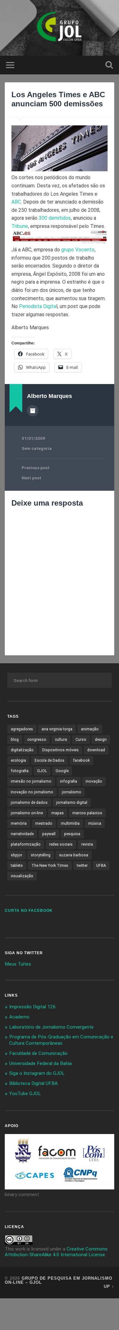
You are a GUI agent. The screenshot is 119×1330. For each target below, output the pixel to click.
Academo (19, 1017)
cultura (61, 739)
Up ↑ (109, 1286)
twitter (82, 865)
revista (87, 844)
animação (90, 729)
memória (19, 823)
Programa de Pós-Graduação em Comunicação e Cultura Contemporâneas (61, 1040)
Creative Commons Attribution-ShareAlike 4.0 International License (56, 1252)
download (96, 750)
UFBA (101, 865)
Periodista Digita (37, 306)
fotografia (20, 771)
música (94, 823)
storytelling (40, 855)
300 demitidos (55, 218)
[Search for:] (59, 680)
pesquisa (72, 834)
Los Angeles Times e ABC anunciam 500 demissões (58, 99)
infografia (68, 781)
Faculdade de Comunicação (38, 1053)
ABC (16, 202)
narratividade (22, 834)
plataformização (26, 844)
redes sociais (61, 844)
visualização (22, 876)
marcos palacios (87, 813)
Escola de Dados (49, 760)
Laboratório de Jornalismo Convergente (51, 1027)
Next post (31, 477)
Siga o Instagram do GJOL (37, 1073)
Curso (81, 739)
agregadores (22, 729)
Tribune (19, 226)
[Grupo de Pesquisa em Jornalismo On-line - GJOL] (59, 28)
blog (15, 739)
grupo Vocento (78, 250)
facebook (81, 760)
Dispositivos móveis (60, 750)
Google (62, 771)
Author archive (32, 410)
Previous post (36, 467)
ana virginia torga (57, 729)
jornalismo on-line (27, 813)
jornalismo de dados (29, 802)
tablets (17, 865)
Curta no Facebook (29, 910)
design (101, 739)
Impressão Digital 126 (32, 1007)
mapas (57, 813)
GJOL (42, 771)
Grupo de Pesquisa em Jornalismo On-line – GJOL (58, 1280)
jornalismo (71, 792)
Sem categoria (37, 448)
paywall (49, 834)
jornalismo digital (71, 802)
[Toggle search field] (109, 65)
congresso (36, 739)
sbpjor (16, 855)
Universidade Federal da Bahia (40, 1063)
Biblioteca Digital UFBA (33, 1083)
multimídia (70, 823)
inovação (94, 781)
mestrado (43, 823)
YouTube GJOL (25, 1093)
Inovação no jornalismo (32, 792)
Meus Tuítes (18, 964)
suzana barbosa (73, 855)
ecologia (18, 760)
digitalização (22, 750)
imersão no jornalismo (31, 781)
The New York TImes (49, 865)
